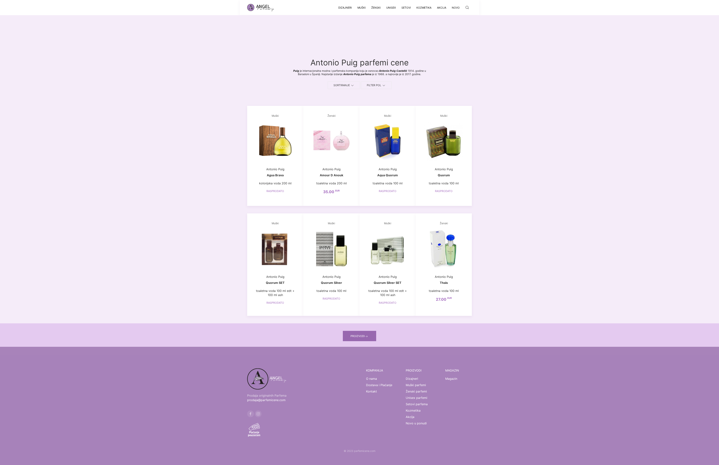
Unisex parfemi (416, 398)
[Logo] (262, 7)
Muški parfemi (416, 385)
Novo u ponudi (416, 423)
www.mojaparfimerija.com (325, 455)
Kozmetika (423, 7)
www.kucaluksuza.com (356, 455)
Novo (456, 7)
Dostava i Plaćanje (379, 385)
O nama (371, 379)
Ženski (376, 7)
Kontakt (371, 391)
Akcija (441, 7)
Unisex (391, 7)
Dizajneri (345, 7)
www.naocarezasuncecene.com (390, 455)
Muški (361, 7)
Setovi (406, 7)
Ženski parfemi (416, 391)
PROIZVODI (358, 336)
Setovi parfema (417, 404)
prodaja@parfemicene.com (266, 400)
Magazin (451, 379)
